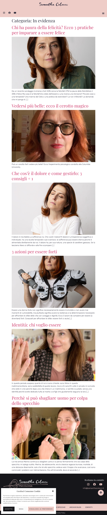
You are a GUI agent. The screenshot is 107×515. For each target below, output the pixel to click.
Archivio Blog (75, 507)
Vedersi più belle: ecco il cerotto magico (50, 106)
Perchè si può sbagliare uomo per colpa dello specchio (50, 400)
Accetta (9, 509)
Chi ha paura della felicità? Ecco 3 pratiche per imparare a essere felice (53, 29)
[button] (53, 491)
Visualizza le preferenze (41, 509)
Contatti (88, 507)
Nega (21, 509)
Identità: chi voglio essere (36, 324)
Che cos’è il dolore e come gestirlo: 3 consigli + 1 (47, 175)
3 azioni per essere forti (34, 251)
